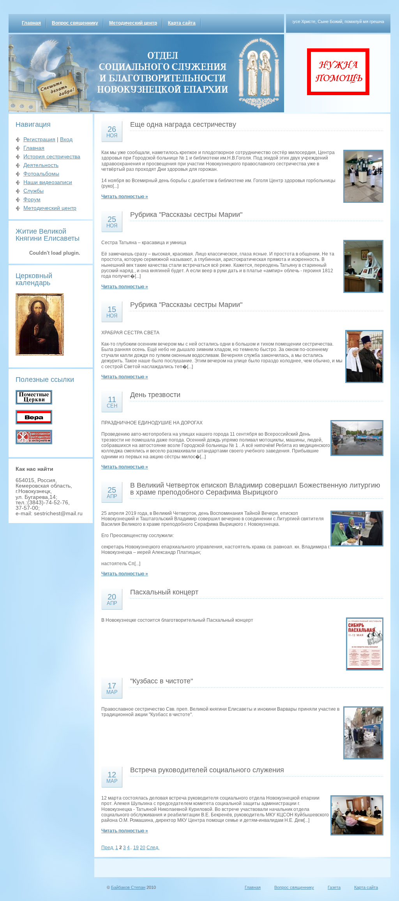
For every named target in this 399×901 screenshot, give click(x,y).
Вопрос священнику (75, 23)
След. (153, 847)
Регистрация (39, 139)
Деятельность (40, 165)
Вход (66, 139)
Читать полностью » (124, 196)
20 (142, 847)
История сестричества (51, 156)
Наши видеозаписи (47, 182)
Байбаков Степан (128, 887)
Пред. (107, 847)
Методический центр (133, 23)
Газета (334, 887)
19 (136, 847)
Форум (32, 199)
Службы (33, 191)
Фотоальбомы (41, 173)
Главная (31, 23)
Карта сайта (182, 23)
